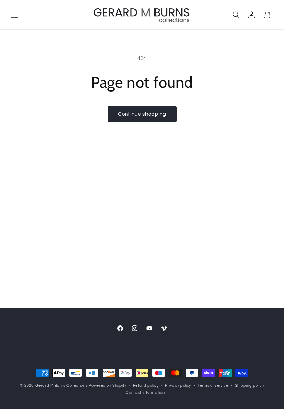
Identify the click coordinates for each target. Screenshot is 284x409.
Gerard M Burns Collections (61, 386)
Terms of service (213, 386)
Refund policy (146, 386)
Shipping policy (249, 386)
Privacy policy (178, 386)
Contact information (145, 392)
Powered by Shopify (107, 386)
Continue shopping (142, 114)
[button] (14, 15)
